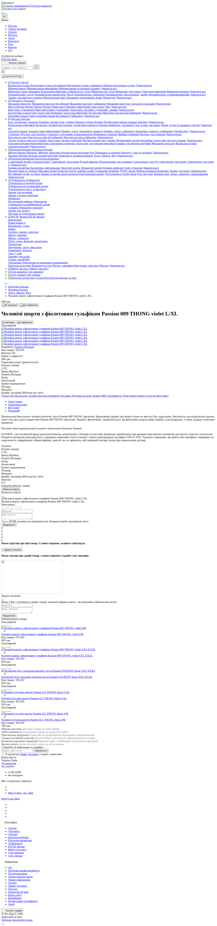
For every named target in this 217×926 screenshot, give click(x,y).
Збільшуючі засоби (91, 167)
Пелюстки (41, 125)
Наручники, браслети (86, 265)
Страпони (14, 134)
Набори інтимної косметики (152, 171)
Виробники (15, 898)
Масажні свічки (48, 171)
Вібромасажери (17, 88)
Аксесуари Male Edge (75, 112)
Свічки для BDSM (18, 259)
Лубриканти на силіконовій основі (28, 186)
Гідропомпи (62, 109)
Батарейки (147, 140)
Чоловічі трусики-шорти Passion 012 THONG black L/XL (34, 698)
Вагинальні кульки (19, 85)
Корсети (126, 152)
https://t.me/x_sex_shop (20, 792)
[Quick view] (2, 625)
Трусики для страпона (33, 134)
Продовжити (9, 524)
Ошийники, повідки (20, 250)
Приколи (80, 122)
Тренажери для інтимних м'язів (84, 97)
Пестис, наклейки (63, 265)
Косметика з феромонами (45, 167)
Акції (11, 38)
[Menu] (2, 12)
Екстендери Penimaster (128, 112)
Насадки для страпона (152, 134)
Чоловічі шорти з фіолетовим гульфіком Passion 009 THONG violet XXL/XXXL (47, 655)
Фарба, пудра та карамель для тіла (180, 125)
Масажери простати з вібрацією (87, 103)
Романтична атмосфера (21, 125)
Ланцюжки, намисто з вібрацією (154, 131)
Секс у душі (15, 253)
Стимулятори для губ (145, 161)
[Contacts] (4, 16)
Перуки (104, 265)
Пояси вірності (16, 222)
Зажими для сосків (19, 256)
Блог (11, 44)
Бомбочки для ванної (121, 125)
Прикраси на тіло (42, 265)
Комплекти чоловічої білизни (76, 155)
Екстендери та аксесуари (22, 112)
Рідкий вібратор (89, 161)
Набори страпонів (128, 134)
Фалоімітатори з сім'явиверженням (169, 94)
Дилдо (70, 94)
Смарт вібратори (30, 91)
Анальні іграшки (18, 131)
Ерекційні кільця (18, 116)
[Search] (36, 67)
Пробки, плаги (69, 131)
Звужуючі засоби (70, 167)
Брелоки (143, 122)
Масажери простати (19, 103)
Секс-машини (16, 852)
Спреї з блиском (133, 167)
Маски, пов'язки (17, 235)
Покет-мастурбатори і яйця (67, 106)
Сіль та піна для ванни (147, 125)
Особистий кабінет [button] (12, 56)
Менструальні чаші (54, 97)
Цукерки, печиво (49, 122)
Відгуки (12, 35)
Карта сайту (15, 895)
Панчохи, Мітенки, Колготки (44, 152)
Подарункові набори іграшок (120, 122)
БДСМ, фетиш (16, 846)
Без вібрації (62, 116)
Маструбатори (16, 106)
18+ (10, 50)
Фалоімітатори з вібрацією (89, 94)
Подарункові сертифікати (23, 901)
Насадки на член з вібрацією (80, 137)
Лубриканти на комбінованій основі (29, 204)
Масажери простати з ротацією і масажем (131, 103)
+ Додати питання (12, 549)
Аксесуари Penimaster (50, 112)
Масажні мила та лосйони (23, 171)
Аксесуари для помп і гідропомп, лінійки (94, 109)
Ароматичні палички (60, 125)
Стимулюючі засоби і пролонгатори (29, 161)
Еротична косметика (20, 840)
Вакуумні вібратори (154, 91)
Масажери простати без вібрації (50, 103)
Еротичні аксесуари (19, 265)
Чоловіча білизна (18, 155)
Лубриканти (15, 843)
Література (109, 97)
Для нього (14, 831)
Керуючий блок (40, 143)
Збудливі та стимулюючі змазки (26, 213)
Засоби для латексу (19, 210)
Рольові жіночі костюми (75, 152)
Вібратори (14, 91)
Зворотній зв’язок (18, 892)
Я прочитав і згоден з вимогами (33, 754)
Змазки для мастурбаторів (23, 195)
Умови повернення (19, 879)
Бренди (12, 47)
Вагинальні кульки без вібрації (48, 85)
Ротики (47, 106)
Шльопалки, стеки (18, 226)
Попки (38, 106)
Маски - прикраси (18, 238)
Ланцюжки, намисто (91, 131)
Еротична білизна (18, 286)
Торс (107, 106)
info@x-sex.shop (10, 798)
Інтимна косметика (19, 167)
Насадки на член (17, 137)
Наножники (15, 219)
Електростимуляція (19, 143)
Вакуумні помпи (45, 109)
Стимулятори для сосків (172, 161)
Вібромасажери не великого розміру (79, 88)
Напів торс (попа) (94, 106)
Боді (92, 152)
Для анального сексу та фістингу (27, 189)
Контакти (13, 41)
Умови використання (20, 876)
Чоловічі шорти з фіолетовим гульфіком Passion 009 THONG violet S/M (42, 634)
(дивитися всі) (30, 362)
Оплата (12, 32)
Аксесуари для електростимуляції (95, 143)
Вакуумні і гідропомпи (21, 109)
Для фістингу (181, 131)
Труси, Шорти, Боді (105, 155)
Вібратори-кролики (178, 91)
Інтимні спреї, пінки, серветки (171, 174)
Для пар (12, 834)
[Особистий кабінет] (108, 9)
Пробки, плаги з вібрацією (119, 131)
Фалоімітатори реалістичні (50, 94)
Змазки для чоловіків (20, 192)
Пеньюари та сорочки (108, 152)
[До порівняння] (29, 305)
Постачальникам (17, 873)
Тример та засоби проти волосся (59, 174)
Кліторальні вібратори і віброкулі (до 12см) (66, 91)
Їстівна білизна (94, 122)
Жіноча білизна (17, 152)
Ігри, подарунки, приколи (23, 122)
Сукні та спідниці (141, 152)
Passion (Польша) (24, 346)
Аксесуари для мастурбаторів (65, 140)
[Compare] (9, 625)
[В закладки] (9, 305)
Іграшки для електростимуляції (133, 143)
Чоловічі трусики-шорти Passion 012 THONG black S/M (33, 719)
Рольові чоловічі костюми (43, 155)
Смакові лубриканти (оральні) (25, 207)
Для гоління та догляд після (120, 174)
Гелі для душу (145, 174)
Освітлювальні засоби (91, 174)
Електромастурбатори (62, 143)
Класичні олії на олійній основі (76, 171)
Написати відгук (11, 489)
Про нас (12, 25)
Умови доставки (17, 28)
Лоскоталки (15, 244)
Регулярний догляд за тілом (24, 174)
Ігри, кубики (66, 122)
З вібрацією (76, 116)
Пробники (14, 198)
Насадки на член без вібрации (45, 137)
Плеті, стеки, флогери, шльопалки (28, 241)
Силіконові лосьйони (107, 171)
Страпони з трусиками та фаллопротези (70, 134)
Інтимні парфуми (113, 167)
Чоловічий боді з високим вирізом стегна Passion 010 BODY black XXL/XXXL (47, 677)
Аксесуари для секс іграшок (169, 140)
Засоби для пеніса (180, 171)
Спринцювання (199, 174)
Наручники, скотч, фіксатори (25, 247)
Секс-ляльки (15, 855)
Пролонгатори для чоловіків (115, 161)
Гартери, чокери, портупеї (23, 232)
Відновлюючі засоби (128, 140)
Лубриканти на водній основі (25, 183)
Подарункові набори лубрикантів (27, 201)
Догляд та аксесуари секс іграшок (27, 140)
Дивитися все (144, 85)
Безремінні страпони (105, 134)
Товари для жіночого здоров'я (25, 97)
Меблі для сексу (17, 849)
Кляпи (12, 229)
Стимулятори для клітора (64, 161)
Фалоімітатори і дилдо (21, 94)
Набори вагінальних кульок (119, 85)
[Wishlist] (6, 625)
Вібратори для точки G (129, 91)
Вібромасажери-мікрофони (42, 88)
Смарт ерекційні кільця (41, 116)
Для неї (12, 828)
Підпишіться (41, 750)
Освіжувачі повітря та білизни (90, 125)
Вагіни (29, 106)
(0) (13, 353)
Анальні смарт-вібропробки (44, 131)
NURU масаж (128, 171)
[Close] (2, 496)
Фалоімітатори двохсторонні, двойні (127, 94)
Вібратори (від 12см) (103, 91)
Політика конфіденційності (24, 870)
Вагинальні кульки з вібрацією (85, 85)
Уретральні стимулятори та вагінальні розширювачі (38, 262)
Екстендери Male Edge (101, 112)
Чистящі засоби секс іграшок (99, 140)
